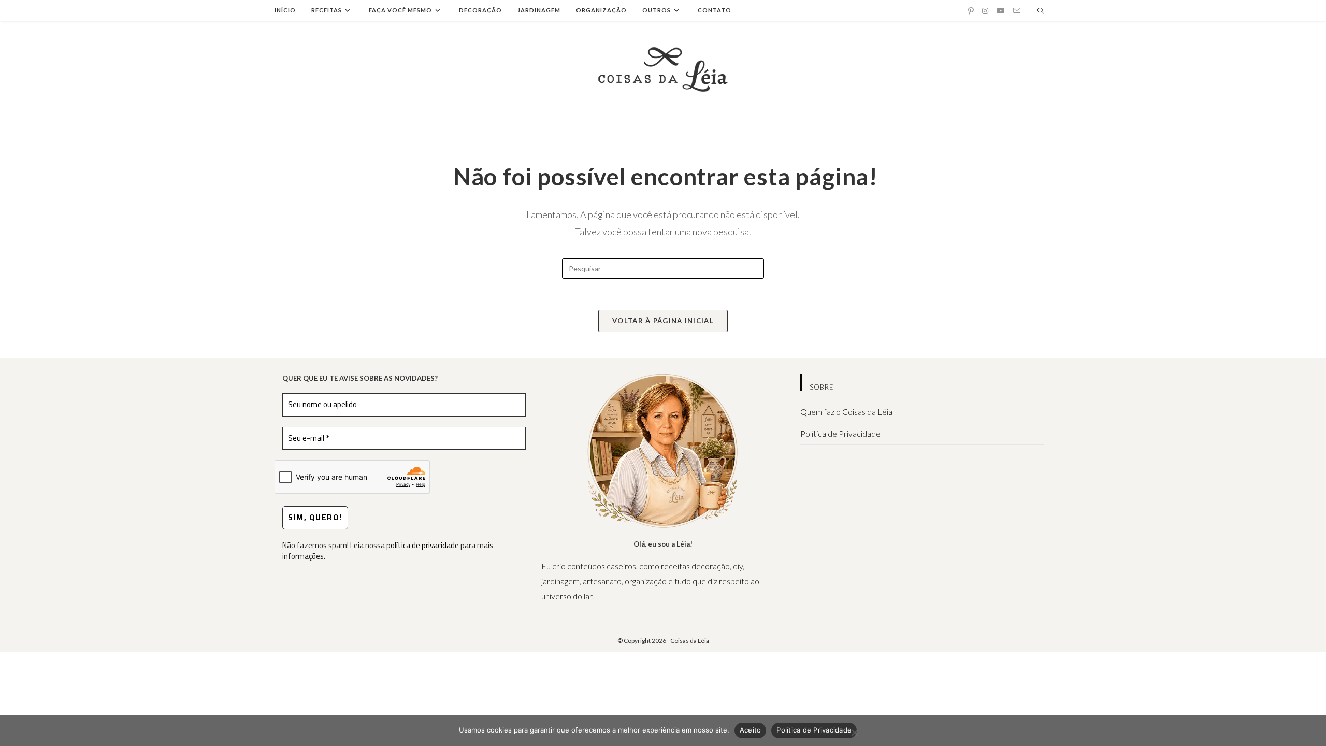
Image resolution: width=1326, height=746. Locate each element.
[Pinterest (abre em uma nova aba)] (971, 11)
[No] (854, 732)
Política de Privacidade (840, 433)
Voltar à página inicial (663, 321)
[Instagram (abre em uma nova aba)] (985, 11)
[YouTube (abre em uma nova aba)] (1000, 11)
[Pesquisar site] (1040, 11)
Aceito (750, 730)
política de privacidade (422, 545)
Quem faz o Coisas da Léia (846, 412)
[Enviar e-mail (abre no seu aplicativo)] (1017, 11)
